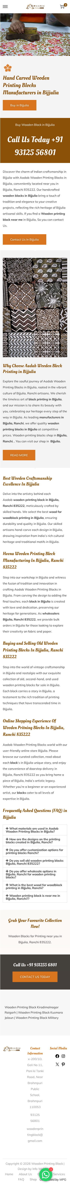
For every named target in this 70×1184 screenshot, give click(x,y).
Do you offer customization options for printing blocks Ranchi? (34, 851)
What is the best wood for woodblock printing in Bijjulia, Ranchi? (34, 886)
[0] (62, 6)
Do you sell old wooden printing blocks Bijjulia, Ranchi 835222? (34, 862)
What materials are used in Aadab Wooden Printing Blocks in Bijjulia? (32, 830)
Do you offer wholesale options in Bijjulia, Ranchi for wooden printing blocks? (31, 874)
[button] (35, 830)
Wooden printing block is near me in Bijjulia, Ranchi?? (33, 897)
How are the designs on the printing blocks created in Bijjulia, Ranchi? (33, 840)
